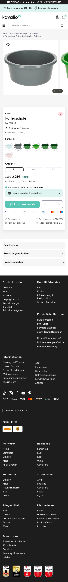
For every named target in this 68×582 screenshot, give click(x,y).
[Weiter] (45, 100)
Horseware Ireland (47, 515)
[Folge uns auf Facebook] (17, 393)
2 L (14, 170)
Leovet (6, 515)
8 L (53, 170)
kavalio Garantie (11, 366)
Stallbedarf (34, 33)
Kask (39, 457)
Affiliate (39, 383)
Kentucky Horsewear (48, 519)
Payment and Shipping (14, 370)
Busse (40, 492)
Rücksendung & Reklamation (45, 297)
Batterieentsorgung (45, 375)
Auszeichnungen (11, 303)
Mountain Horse (11, 488)
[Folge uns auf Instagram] (11, 393)
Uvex (40, 461)
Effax (5, 527)
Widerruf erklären (46, 302)
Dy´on (40, 496)
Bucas (40, 511)
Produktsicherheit (14, 262)
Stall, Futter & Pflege (18, 33)
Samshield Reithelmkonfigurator (14, 309)
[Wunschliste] (8, 45)
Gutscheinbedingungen (15, 378)
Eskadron (42, 527)
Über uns (7, 288)
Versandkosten (28, 181)
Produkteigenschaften (16, 254)
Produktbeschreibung (15, 133)
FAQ (39, 288)
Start (5, 33)
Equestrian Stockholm (14, 542)
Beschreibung (11, 245)
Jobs (5, 292)
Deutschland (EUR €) (14, 411)
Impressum (40, 367)
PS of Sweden (10, 465)
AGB (37, 363)
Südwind (41, 484)
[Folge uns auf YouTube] (23, 393)
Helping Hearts (11, 299)
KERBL (8, 114)
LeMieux (7, 557)
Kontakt (41, 292)
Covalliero (42, 465)
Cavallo (7, 457)
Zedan (6, 523)
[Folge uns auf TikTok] (4, 393)
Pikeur (6, 449)
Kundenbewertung (45, 379)
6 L (34, 170)
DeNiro (6, 496)
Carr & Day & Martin (14, 519)
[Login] (57, 17)
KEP (39, 453)
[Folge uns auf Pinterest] (30, 393)
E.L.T (5, 492)
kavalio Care (9, 382)
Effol (5, 511)
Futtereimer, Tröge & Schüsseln (18, 36)
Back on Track (44, 523)
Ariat (5, 461)
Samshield (8, 453)
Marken (7, 295)
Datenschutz (42, 371)
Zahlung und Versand (14, 362)
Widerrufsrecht (11, 374)
